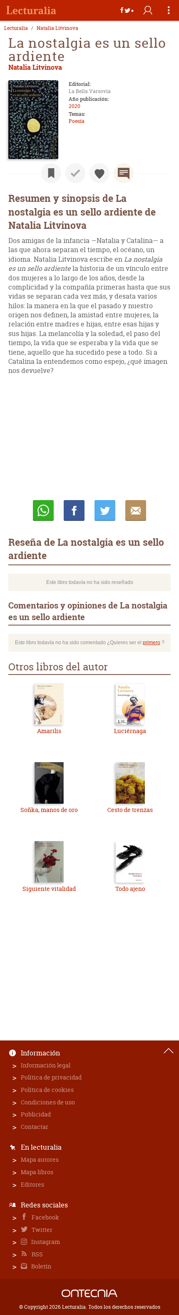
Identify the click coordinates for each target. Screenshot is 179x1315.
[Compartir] (127, 10)
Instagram (45, 1242)
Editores (32, 1184)
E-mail (135, 510)
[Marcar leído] (75, 173)
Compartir (74, 510)
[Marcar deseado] (99, 173)
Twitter (41, 1230)
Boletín (40, 1266)
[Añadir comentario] (124, 173)
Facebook (44, 1217)
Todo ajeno (130, 889)
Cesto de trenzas (130, 810)
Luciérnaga (130, 731)
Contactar (34, 1127)
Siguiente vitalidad (49, 889)
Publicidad (36, 1114)
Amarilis (49, 731)
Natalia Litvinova (57, 28)
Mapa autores (40, 1159)
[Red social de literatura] (31, 10)
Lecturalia (16, 28)
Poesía (77, 121)
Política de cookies (47, 1090)
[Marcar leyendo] (51, 173)
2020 (74, 106)
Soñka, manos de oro (49, 810)
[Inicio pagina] (168, 1050)
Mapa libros (37, 1172)
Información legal (45, 1065)
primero (151, 642)
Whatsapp (43, 510)
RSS (36, 1254)
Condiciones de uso (48, 1102)
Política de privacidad (51, 1077)
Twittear (104, 510)
